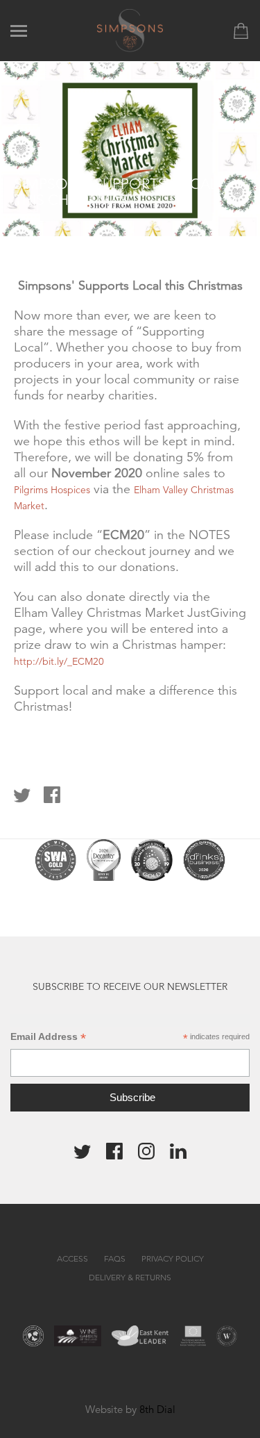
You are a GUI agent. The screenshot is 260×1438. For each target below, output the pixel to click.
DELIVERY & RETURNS (130, 1277)
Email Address (48, 1036)
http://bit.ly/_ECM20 (59, 661)
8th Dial (157, 1409)
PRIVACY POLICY (172, 1258)
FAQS (114, 1258)
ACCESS (72, 1258)
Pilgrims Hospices (52, 490)
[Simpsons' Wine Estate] (130, 29)
